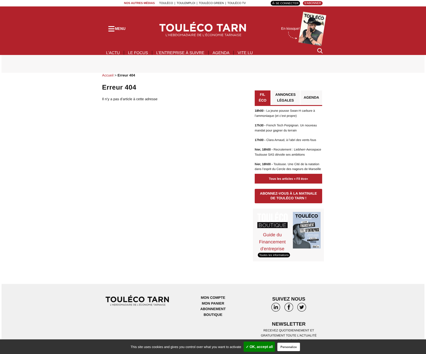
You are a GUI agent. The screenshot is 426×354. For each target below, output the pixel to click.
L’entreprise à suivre (180, 53)
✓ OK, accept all (259, 347)
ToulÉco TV (236, 3)
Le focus (138, 53)
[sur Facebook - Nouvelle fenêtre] (289, 309)
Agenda (221, 53)
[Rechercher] (320, 50)
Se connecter (287, 3)
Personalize (288, 347)
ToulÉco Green (211, 3)
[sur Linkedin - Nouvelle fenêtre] (276, 309)
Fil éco (262, 97)
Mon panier (213, 303)
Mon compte (213, 298)
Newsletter (289, 324)
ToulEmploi (186, 3)
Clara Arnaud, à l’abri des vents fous (285, 140)
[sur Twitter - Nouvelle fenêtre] (302, 309)
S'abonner (312, 3)
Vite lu (245, 53)
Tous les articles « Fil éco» (288, 178)
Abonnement (213, 309)
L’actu (113, 53)
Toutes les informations (274, 255)
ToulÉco (166, 3)
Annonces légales (285, 97)
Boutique (213, 315)
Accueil (108, 75)
